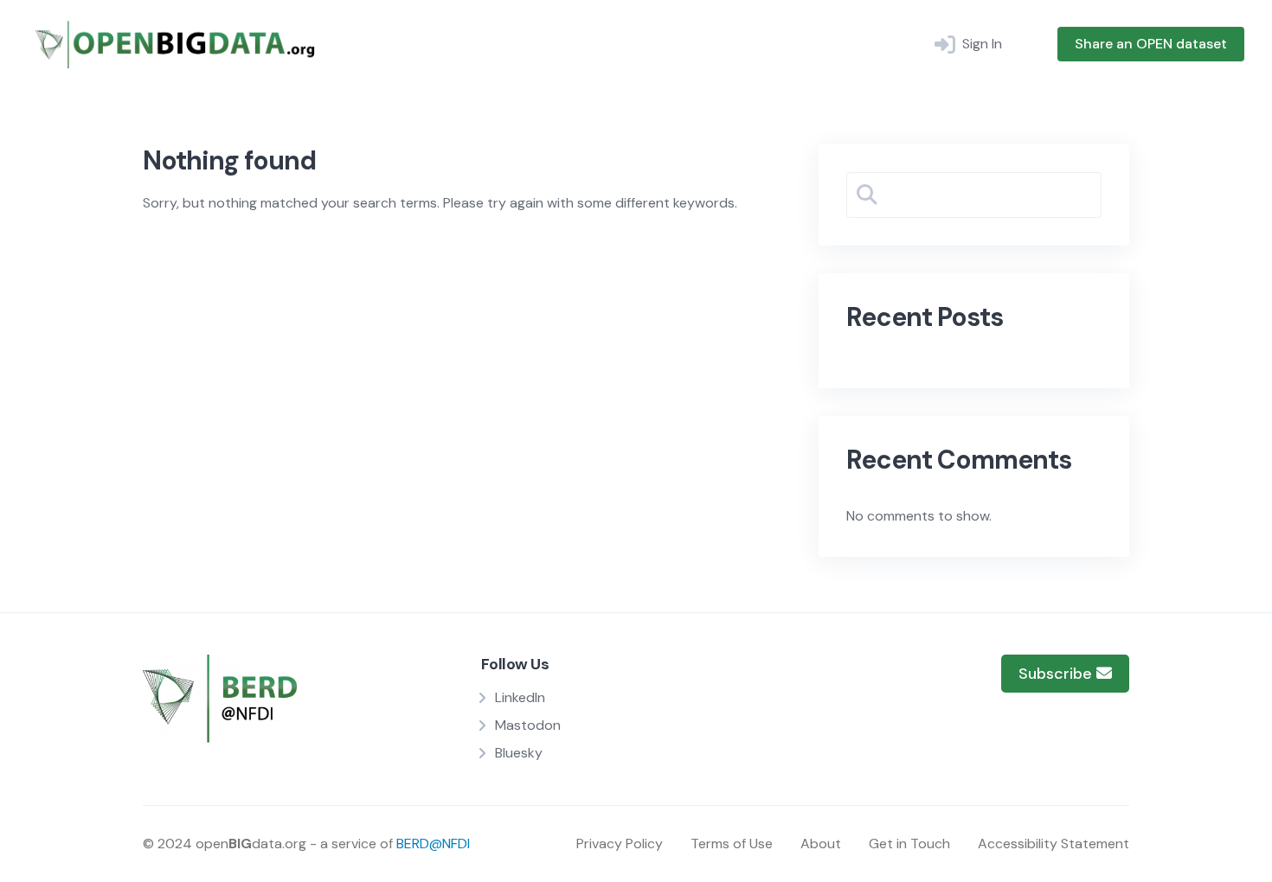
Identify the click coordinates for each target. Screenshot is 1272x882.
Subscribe (1057, 673)
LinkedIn (520, 697)
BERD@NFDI (433, 843)
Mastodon (528, 725)
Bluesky (519, 753)
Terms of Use (732, 843)
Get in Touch (909, 843)
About (820, 843)
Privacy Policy (619, 843)
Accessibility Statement (1053, 843)
